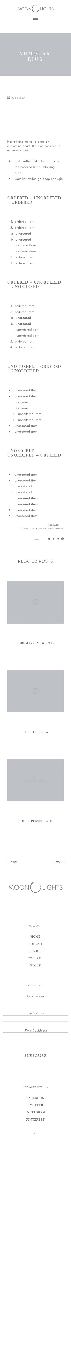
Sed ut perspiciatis (35, 821)
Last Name (35, 1013)
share (36, 539)
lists (51, 528)
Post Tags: (53, 525)
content (24, 528)
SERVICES (35, 951)
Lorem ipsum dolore (35, 643)
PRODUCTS (35, 944)
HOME (35, 936)
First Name (36, 996)
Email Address (35, 1030)
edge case (41, 528)
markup (60, 528)
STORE (35, 965)
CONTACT (35, 958)
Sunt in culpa (35, 732)
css (32, 528)
